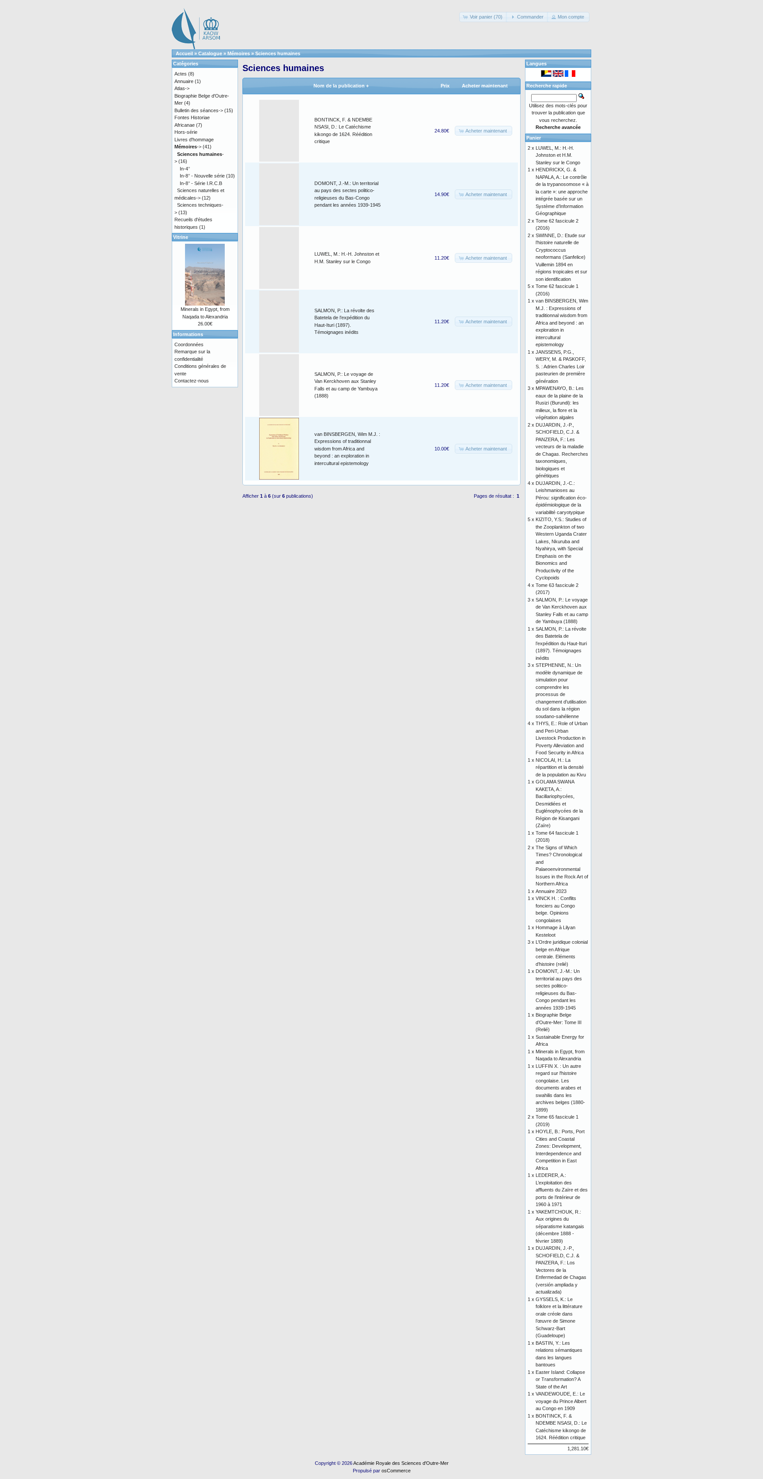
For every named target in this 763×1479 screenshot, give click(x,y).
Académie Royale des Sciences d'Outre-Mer (401, 1463)
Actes (180, 73)
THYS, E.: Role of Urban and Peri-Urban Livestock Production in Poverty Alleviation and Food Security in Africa (562, 738)
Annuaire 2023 (551, 891)
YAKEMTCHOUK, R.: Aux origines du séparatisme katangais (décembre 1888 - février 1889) (560, 1226)
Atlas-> (181, 88)
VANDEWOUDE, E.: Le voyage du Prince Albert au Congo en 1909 (561, 1401)
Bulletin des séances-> (198, 110)
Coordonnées (189, 344)
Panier (533, 137)
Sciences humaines (277, 53)
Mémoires (238, 53)
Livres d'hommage (194, 139)
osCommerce (396, 1470)
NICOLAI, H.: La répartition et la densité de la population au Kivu (561, 767)
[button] (483, 17)
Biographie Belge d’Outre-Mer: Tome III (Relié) (559, 1022)
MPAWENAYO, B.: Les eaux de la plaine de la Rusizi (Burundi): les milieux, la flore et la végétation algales (560, 403)
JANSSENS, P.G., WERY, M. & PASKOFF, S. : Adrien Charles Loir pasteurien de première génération (561, 366)
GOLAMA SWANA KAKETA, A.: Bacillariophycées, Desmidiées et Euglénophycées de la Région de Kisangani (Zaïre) (559, 803)
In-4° (185, 168)
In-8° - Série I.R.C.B (201, 183)
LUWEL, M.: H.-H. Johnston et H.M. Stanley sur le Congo (558, 155)
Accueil (184, 53)
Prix (445, 85)
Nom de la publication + (341, 85)
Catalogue (210, 53)
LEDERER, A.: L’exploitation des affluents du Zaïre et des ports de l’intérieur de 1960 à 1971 (562, 1190)
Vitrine (180, 237)
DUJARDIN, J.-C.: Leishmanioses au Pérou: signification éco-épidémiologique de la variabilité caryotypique (561, 497)
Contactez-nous (191, 380)
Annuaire (183, 81)
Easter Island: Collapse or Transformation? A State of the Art (560, 1379)
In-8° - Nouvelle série (202, 175)
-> (187, 146)
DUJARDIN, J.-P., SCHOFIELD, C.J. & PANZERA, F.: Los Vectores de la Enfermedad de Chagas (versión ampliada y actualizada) (561, 1269)
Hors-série (185, 132)
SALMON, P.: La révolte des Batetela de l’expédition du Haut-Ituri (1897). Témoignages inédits (561, 643)
